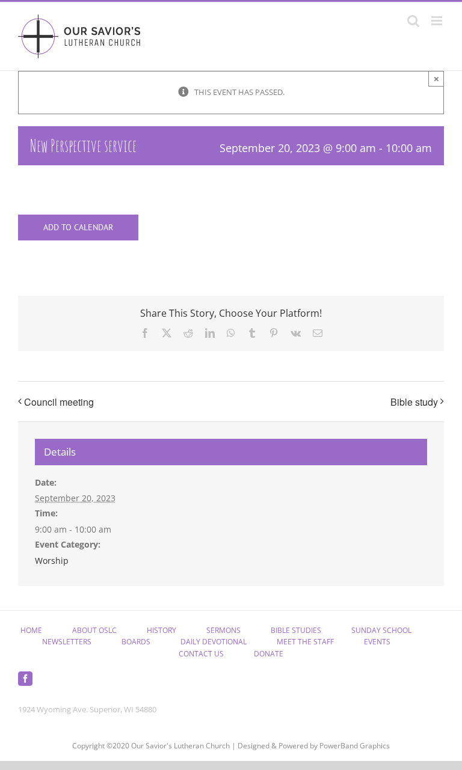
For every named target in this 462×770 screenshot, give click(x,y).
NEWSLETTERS (66, 642)
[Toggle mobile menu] (437, 20)
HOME (31, 630)
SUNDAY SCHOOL (381, 630)
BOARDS (136, 642)
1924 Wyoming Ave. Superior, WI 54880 (87, 709)
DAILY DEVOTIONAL (213, 642)
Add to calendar (78, 227)
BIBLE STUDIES (296, 630)
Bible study (414, 402)
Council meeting (59, 402)
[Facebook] (25, 678)
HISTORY (161, 630)
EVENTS (377, 642)
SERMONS (223, 630)
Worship (52, 560)
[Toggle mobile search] (413, 20)
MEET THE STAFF (305, 642)
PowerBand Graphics (354, 746)
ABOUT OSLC (94, 630)
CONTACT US (201, 654)
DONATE (268, 654)
